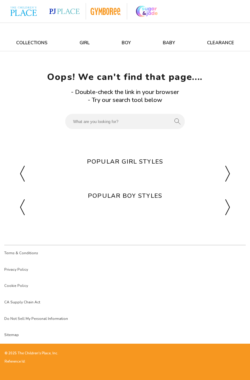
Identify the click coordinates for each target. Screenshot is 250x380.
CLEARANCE (220, 43)
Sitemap (11, 334)
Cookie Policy (16, 285)
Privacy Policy (16, 269)
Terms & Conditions (21, 253)
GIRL (85, 43)
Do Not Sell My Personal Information (36, 318)
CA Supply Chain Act (22, 302)
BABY (169, 43)
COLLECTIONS (32, 43)
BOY (126, 43)
